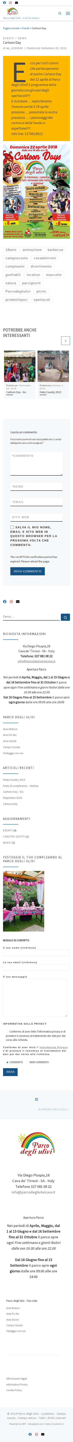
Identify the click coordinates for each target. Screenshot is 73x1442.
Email (18, 502)
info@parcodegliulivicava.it (37, 661)
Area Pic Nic (10, 735)
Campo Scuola (11, 747)
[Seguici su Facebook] (4, 3)
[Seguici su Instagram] (10, 3)
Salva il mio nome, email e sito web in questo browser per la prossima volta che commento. (33, 536)
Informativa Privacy (54, 1047)
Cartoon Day (10, 804)
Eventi (25, 28)
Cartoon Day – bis (16, 392)
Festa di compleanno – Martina (21, 786)
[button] (8, 191)
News (7, 842)
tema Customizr (55, 1424)
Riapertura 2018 (12, 798)
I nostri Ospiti (14, 836)
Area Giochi (9, 741)
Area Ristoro (10, 729)
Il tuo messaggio (15, 977)
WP (24, 1424)
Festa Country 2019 (50, 392)
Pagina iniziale (11, 28)
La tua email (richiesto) (20, 962)
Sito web (20, 517)
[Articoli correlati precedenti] (56, 340)
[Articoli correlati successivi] (65, 340)
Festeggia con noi (13, 753)
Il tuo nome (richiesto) (19, 948)
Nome (18, 486)
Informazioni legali (16, 1378)
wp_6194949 (14, 48)
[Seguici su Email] (16, 3)
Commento (23, 455)
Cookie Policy (14, 1390)
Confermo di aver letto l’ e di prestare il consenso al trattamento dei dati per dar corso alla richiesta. (35, 1050)
